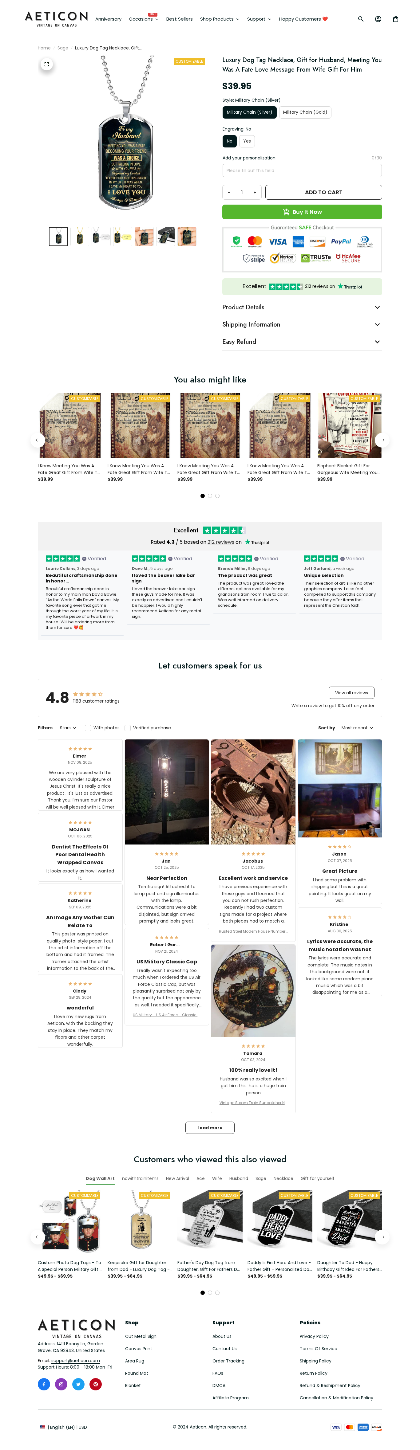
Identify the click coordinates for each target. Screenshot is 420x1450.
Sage (62, 48)
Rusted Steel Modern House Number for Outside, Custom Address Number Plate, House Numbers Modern (253, 931)
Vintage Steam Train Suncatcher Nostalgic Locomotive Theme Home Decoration (253, 1103)
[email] (75, 1361)
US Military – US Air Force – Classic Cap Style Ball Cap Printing (166, 1015)
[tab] (202, 496)
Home (44, 48)
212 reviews (221, 542)
